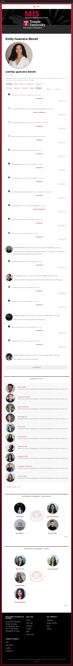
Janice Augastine (20, 602)
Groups (39, 84)
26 (10, 487)
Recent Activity (52, 623)
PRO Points (9, 645)
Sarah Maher (20, 533)
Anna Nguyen (22, 436)
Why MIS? (29, 623)
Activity (9, 84)
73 (18, 487)
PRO (6, 642)
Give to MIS (30, 634)
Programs (29, 626)
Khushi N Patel (20, 585)
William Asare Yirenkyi (18, 136)
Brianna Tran (20, 569)
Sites (21, 84)
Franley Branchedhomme (18, 108)
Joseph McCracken (24, 397)
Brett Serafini (22, 387)
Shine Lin (14, 233)
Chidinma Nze (22, 446)
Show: (49, 89)
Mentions (17, 88)
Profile (16, 84)
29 (16, 487)
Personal (9, 88)
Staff (27, 631)
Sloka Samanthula (52, 516)
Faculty (28, 629)
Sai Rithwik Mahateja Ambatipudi (20, 192)
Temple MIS (36, 15)
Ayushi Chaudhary (16, 219)
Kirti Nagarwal (22, 417)
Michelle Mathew (19, 248)
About (28, 620)
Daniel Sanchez (16, 150)
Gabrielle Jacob (23, 456)
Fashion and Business (40, 108)
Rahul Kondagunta (17, 164)
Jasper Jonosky (18, 355)
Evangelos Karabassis (25, 466)
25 (7, 487)
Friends (30, 84)
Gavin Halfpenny (23, 407)
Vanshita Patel (15, 205)
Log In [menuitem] (3, 1)
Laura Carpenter (53, 569)
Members (50, 620)
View (32, 80)
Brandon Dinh (52, 533)
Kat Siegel (14, 301)
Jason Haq (21, 427)
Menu (38, 6)
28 (14, 487)
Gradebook (9, 651)
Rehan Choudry (18, 315)
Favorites (25, 88)
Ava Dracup (17, 276)
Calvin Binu (15, 95)
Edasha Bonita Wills (17, 178)
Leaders (8, 648)
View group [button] (62, 101)
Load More (36, 367)
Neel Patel (19, 516)
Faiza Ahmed (22, 476)
